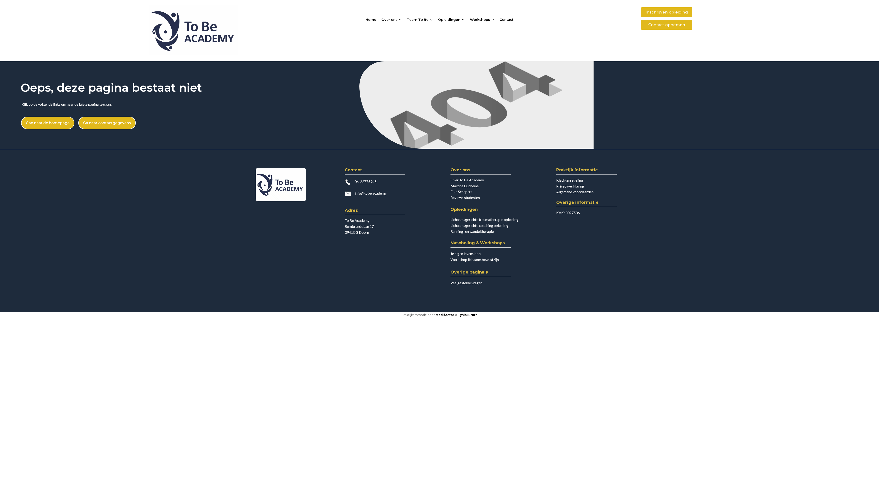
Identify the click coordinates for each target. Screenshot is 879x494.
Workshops (480, 20)
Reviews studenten (465, 197)
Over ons (389, 20)
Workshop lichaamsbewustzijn (474, 259)
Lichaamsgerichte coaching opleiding (479, 225)
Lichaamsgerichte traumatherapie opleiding (484, 219)
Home (371, 20)
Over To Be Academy (467, 180)
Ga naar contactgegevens (107, 123)
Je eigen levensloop (465, 253)
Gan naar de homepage (48, 123)
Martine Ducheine (464, 186)
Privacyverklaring (570, 186)
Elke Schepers (461, 191)
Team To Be (418, 20)
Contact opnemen (666, 24)
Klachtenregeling (569, 180)
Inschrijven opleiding (667, 12)
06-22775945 (366, 181)
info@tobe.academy (371, 193)
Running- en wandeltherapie (472, 231)
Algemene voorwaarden (575, 192)
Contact (506, 20)
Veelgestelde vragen (466, 283)
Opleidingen (449, 20)
